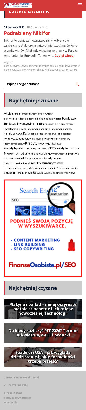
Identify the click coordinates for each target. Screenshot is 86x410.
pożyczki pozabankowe (16, 163)
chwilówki (48, 114)
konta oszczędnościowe (43, 134)
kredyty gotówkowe (49, 143)
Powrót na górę (18, 385)
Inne (38, 123)
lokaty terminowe (68, 148)
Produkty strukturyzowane (46, 163)
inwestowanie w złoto (61, 129)
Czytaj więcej (64, 56)
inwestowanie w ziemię (38, 129)
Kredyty (31, 143)
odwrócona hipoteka (65, 154)
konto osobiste (64, 134)
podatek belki (36, 158)
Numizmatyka (35, 153)
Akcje (8, 113)
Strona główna (13, 393)
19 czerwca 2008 (14, 27)
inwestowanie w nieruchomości (58, 124)
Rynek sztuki (61, 69)
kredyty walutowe (37, 148)
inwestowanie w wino (15, 129)
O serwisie (10, 402)
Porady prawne (52, 158)
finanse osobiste (46, 118)
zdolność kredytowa (64, 173)
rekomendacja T (49, 168)
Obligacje (49, 153)
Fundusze (69, 118)
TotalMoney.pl (25, 172)
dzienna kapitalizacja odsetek (20, 119)
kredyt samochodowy (14, 144)
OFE (77, 154)
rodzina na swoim (68, 168)
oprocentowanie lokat (16, 158)
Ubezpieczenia (42, 173)
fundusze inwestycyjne (19, 124)
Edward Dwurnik (29, 66)
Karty (26, 133)
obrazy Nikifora (45, 69)
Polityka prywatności (17, 397)
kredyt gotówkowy (42, 138)
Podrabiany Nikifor (27, 33)
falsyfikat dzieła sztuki (51, 66)
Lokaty (51, 148)
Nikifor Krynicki (27, 69)
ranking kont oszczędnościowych (22, 168)
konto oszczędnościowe (18, 138)
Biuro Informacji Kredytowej (27, 113)
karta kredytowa (13, 133)
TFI (14, 173)
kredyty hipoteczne (16, 148)
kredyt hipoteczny (61, 139)
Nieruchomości (15, 153)
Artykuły (8, 62)
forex (58, 118)
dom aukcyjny (11, 66)
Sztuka (73, 69)
